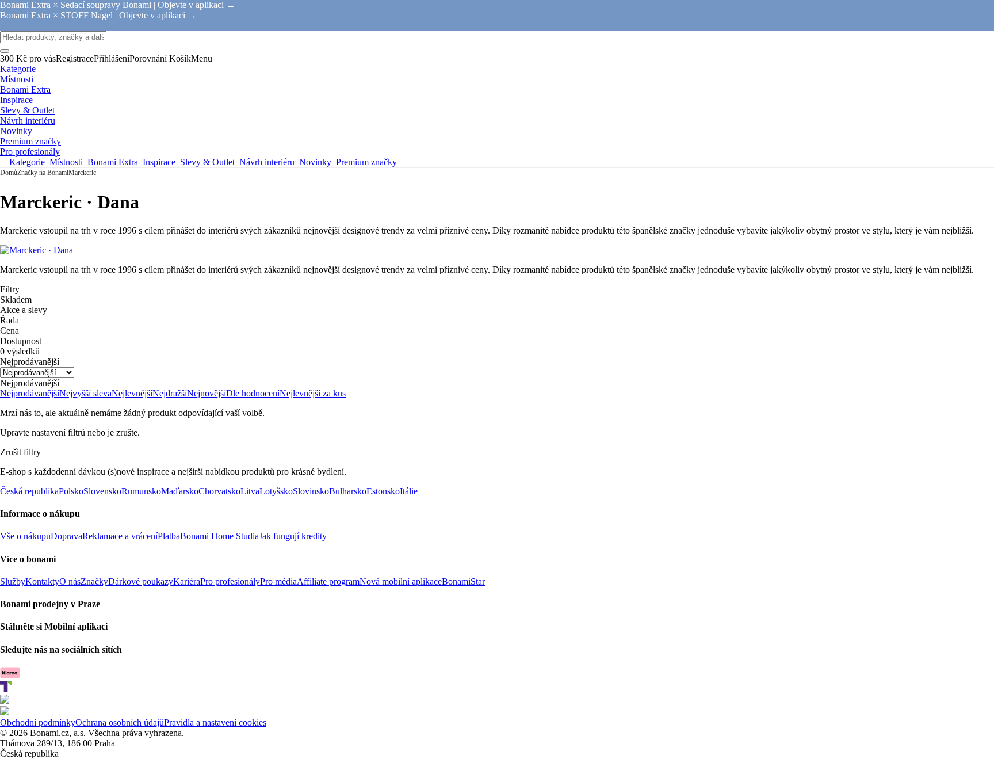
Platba (169, 536)
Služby (12, 581)
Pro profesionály (230, 581)
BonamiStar (463, 581)
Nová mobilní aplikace (401, 581)
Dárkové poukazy (140, 581)
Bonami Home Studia (219, 536)
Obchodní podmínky (37, 722)
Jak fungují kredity (293, 536)
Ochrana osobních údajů (119, 722)
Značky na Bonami (42, 173)
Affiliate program (328, 581)
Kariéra (186, 581)
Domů (8, 173)
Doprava (66, 536)
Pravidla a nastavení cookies (215, 722)
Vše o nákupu (25, 536)
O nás (70, 581)
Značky (94, 581)
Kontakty (42, 581)
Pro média (278, 581)
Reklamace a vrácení (120, 536)
